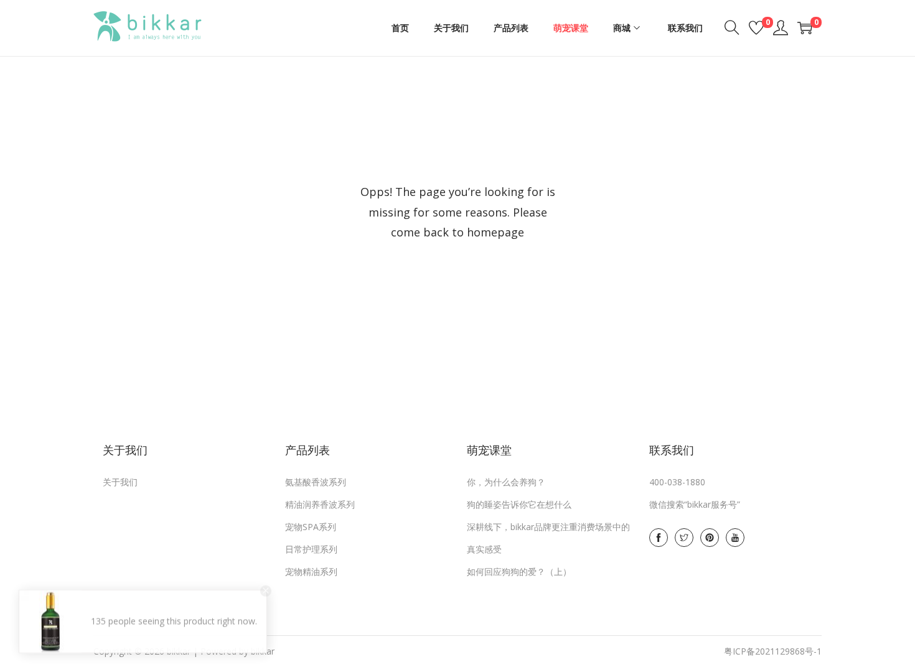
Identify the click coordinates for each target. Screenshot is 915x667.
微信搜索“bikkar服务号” (694, 504)
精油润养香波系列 (320, 504)
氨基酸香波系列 (315, 482)
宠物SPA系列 (310, 527)
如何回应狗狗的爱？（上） (519, 571)
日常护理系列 (311, 549)
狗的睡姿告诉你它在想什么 (519, 504)
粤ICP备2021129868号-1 (773, 651)
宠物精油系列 (311, 571)
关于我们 (120, 482)
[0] (756, 28)
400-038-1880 (677, 482)
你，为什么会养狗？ (506, 482)
